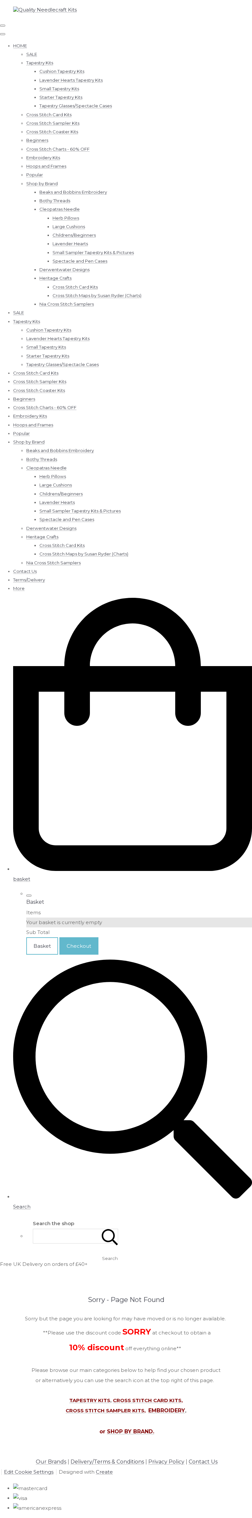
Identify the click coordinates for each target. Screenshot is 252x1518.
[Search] (110, 1236)
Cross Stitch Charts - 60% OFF (58, 149)
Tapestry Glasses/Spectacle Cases (75, 105)
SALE (31, 54)
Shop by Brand (42, 183)
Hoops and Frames (46, 166)
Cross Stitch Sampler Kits (52, 123)
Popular (34, 174)
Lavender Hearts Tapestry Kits (71, 80)
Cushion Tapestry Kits (61, 71)
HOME (20, 45)
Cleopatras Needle (59, 209)
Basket (42, 946)
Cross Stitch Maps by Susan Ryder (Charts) (96, 295)
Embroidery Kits (43, 157)
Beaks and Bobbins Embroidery (73, 192)
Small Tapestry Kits (59, 88)
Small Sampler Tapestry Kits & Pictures (93, 252)
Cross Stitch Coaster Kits (52, 131)
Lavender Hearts (70, 243)
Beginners (37, 140)
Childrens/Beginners (74, 235)
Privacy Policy (166, 1462)
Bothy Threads (54, 200)
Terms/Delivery (29, 579)
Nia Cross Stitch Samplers (66, 304)
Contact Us (25, 571)
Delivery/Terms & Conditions (107, 1462)
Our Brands (51, 1462)
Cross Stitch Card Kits (49, 114)
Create (104, 1472)
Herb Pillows (65, 218)
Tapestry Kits (39, 62)
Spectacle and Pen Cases (79, 261)
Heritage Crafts (55, 278)
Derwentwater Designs (64, 269)
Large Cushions (68, 226)
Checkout (79, 946)
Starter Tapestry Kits (60, 97)
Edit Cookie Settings (28, 1472)
